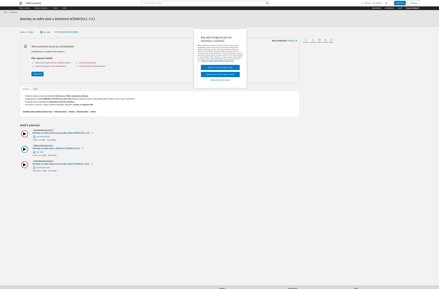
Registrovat (37, 74)
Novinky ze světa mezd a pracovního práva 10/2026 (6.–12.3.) (61, 164)
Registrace (400, 3)
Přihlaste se (292, 41)
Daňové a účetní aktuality (69, 32)
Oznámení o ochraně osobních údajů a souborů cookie (217, 61)
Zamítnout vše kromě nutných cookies (220, 74)
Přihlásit (415, 3)
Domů (5, 12)
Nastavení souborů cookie (220, 80)
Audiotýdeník (14, 12)
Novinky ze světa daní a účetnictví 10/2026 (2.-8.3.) (56, 148)
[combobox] (205, 3)
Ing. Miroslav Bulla (43, 137)
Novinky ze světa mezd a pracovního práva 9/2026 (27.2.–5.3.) (61, 133)
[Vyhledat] (267, 3)
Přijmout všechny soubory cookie (220, 67)
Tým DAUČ (47, 32)
